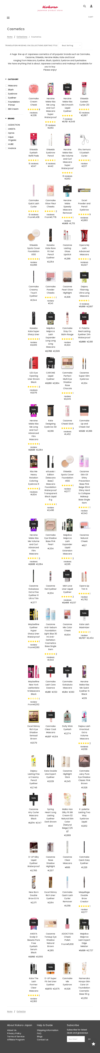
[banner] (50, 8)
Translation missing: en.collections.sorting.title (31, 45)
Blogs (39, 1036)
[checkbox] (14, 85)
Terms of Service (15, 1036)
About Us (11, 1030)
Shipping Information (47, 1030)
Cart (90, 17)
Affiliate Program (16, 1039)
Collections (22, 37)
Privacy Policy (14, 1033)
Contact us (42, 1039)
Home (9, 37)
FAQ (39, 1033)
